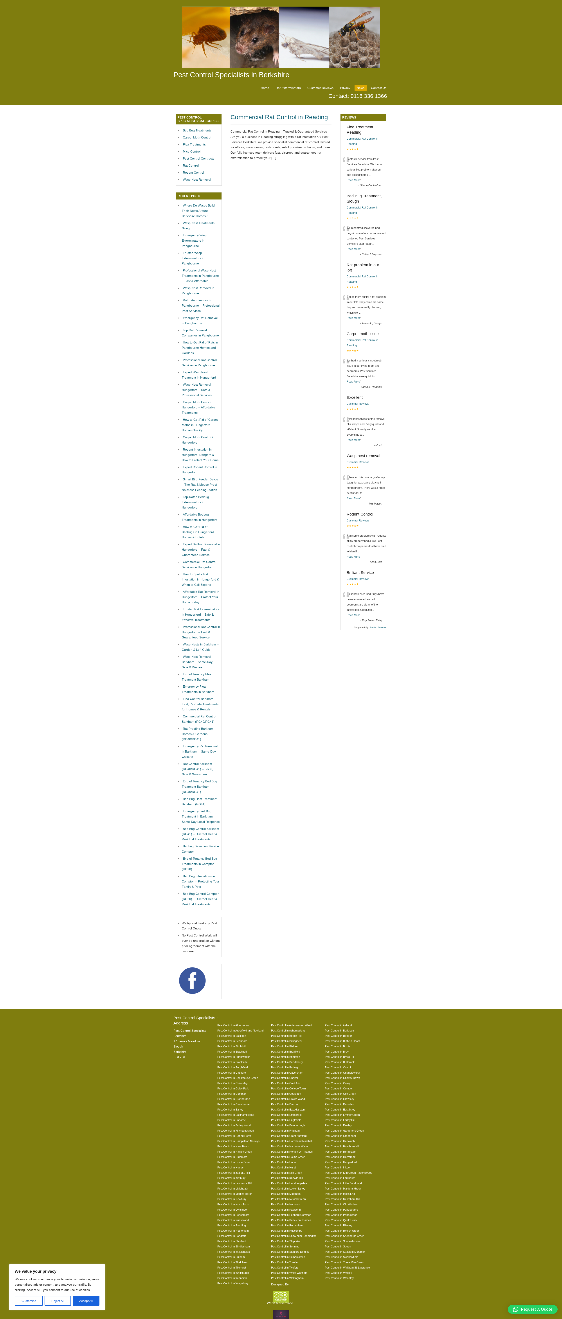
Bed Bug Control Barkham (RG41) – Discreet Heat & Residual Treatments (200, 834)
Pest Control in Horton (284, 1162)
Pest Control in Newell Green (288, 1199)
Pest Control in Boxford (338, 1046)
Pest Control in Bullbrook (340, 1062)
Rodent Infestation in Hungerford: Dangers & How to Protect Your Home (200, 455)
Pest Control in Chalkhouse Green (237, 1077)
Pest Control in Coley (337, 1083)
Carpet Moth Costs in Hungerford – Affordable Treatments (198, 407)
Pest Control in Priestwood (233, 1220)
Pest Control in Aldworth (339, 1025)
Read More (353, 180)
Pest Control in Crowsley (339, 1099)
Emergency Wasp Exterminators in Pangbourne (194, 241)
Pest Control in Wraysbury (232, 1283)
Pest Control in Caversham (287, 1072)
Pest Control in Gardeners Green (344, 1130)
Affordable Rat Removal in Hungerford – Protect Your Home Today (200, 597)
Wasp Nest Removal (197, 179)
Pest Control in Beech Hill (286, 1035)
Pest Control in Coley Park (233, 1088)
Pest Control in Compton (232, 1093)
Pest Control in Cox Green (340, 1093)
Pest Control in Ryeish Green (342, 1230)
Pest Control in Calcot (338, 1067)
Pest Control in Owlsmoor (232, 1209)
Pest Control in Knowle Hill (287, 1178)
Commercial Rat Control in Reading (279, 117)
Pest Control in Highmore (232, 1156)
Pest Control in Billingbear (286, 1041)
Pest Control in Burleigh (285, 1067)
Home (265, 88)
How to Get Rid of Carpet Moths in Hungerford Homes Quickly (200, 425)
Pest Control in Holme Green (288, 1156)
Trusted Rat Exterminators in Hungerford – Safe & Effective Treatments (200, 614)
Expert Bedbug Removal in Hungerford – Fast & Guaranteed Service (201, 550)
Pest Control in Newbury (231, 1199)
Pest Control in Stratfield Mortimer (345, 1251)
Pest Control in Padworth (286, 1209)
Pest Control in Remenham (287, 1225)
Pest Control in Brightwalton (233, 1056)
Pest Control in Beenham (232, 1041)
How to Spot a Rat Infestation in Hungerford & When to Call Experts (200, 579)
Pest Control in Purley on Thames (291, 1220)
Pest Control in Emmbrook (286, 1114)
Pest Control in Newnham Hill (342, 1199)
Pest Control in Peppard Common (291, 1214)
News (360, 88)
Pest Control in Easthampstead (235, 1114)
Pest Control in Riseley (338, 1225)
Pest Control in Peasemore (233, 1214)
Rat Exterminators (288, 88)
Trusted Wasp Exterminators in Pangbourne (193, 258)
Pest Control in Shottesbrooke (342, 1241)
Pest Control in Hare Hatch (233, 1146)
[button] (533, 1309)
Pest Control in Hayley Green (234, 1151)
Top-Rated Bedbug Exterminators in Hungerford (195, 502)
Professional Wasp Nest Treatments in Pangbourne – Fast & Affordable (200, 276)
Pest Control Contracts (198, 158)
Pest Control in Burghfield (232, 1067)
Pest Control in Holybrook (340, 1156)
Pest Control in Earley (230, 1109)
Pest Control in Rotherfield (233, 1230)
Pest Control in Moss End (340, 1193)
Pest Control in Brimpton (285, 1056)
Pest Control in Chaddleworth (342, 1072)
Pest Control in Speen (338, 1246)
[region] (57, 1287)
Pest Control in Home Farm (233, 1162)
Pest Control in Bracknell (232, 1051)
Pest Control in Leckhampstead (289, 1183)
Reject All (57, 1301)
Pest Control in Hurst (283, 1167)
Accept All (86, 1301)
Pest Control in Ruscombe (286, 1230)
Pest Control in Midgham (286, 1193)
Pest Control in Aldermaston (233, 1025)
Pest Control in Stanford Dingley (290, 1251)
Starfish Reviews (377, 627)
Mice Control (191, 151)
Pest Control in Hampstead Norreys (238, 1141)
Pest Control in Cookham (286, 1093)
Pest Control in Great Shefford (289, 1135)
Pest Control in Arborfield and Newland (240, 1030)
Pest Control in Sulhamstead (288, 1257)
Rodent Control (193, 172)
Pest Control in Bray (337, 1051)
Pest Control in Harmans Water (289, 1146)
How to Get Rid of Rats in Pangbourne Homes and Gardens (200, 348)
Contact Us (378, 88)
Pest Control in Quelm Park (341, 1220)
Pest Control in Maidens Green (343, 1188)
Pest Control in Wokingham (287, 1278)
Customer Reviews (320, 88)
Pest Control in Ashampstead (288, 1030)
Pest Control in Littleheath (232, 1188)
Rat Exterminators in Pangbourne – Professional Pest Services (201, 305)
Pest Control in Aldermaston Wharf (291, 1025)
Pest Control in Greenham (340, 1135)
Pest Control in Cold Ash (285, 1083)
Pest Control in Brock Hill (340, 1056)
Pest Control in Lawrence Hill (234, 1183)
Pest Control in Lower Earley (288, 1188)
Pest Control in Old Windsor (341, 1204)
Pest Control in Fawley (338, 1125)
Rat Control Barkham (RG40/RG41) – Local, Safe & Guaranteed (197, 769)
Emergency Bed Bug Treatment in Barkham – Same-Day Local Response (201, 816)
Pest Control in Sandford (232, 1236)
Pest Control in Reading (231, 1225)
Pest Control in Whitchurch (233, 1272)
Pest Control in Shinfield (231, 1241)
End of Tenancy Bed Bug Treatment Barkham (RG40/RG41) (199, 787)
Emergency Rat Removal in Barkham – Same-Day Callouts (200, 751)
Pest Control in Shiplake (285, 1241)
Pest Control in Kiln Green (286, 1172)
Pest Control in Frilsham (285, 1130)
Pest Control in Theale (284, 1262)
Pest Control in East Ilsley (340, 1109)
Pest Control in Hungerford (341, 1162)
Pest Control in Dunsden (339, 1104)
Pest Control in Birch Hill (231, 1046)
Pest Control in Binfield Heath (342, 1041)
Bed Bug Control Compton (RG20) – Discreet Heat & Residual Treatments (200, 899)
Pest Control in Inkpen (338, 1167)
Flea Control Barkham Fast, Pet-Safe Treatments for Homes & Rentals (200, 704)
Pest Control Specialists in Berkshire (231, 75)
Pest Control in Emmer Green (342, 1114)
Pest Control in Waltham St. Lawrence (347, 1267)
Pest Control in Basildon (231, 1035)
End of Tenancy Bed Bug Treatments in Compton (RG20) (199, 864)
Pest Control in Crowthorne (233, 1104)
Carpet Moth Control (197, 137)
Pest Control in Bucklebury (287, 1062)
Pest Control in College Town (288, 1088)
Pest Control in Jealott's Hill (233, 1172)
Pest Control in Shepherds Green (344, 1236)
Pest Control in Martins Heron (234, 1193)
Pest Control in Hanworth (340, 1141)
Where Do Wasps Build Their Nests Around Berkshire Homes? (198, 211)
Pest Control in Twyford (285, 1267)
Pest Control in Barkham (339, 1030)
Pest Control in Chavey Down (342, 1077)
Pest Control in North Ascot (233, 1204)
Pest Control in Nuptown (285, 1204)
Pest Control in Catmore (231, 1072)
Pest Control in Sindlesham (233, 1246)
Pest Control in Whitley (338, 1272)
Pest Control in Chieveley (232, 1083)
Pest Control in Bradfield (285, 1051)
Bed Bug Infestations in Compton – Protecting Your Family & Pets (200, 881)
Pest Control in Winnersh (232, 1278)
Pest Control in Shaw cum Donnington (294, 1236)
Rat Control (191, 165)
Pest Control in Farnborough (288, 1125)
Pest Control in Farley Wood (234, 1125)
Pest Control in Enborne (231, 1120)
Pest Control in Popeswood (341, 1214)
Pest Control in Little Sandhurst (343, 1183)
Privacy (345, 88)
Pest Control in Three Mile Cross (344, 1262)
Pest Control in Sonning (285, 1246)
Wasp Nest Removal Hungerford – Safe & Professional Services (197, 390)
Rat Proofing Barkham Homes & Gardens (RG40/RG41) (198, 734)
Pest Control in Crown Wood (288, 1099)
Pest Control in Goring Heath (234, 1135)
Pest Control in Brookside (232, 1062)
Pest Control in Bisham (284, 1046)
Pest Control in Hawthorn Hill (342, 1146)
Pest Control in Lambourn (340, 1178)
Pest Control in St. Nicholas (233, 1251)
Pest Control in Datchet (285, 1104)
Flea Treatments (194, 144)
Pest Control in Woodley (339, 1278)
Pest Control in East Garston (288, 1109)
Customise (29, 1301)
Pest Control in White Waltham (289, 1272)
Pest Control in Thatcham (232, 1262)
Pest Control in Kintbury (231, 1178)
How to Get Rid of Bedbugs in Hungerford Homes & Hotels (198, 532)
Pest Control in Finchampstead (235, 1130)
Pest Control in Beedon (339, 1035)
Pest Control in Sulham (231, 1257)
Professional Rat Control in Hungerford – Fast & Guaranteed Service (201, 632)
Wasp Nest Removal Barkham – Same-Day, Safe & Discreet (197, 662)
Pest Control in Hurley (230, 1167)
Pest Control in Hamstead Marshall (292, 1141)
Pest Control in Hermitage (340, 1151)
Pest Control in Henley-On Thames (292, 1151)
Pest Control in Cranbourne (233, 1099)
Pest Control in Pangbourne (341, 1209)
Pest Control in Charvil (284, 1077)
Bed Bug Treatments (197, 130)
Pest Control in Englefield (286, 1120)
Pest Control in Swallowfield (341, 1257)
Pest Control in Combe (338, 1088)
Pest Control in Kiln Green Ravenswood (348, 1172)
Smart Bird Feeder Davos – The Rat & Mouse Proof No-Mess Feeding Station (200, 485)
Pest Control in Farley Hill (340, 1120)
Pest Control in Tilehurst (231, 1267)
